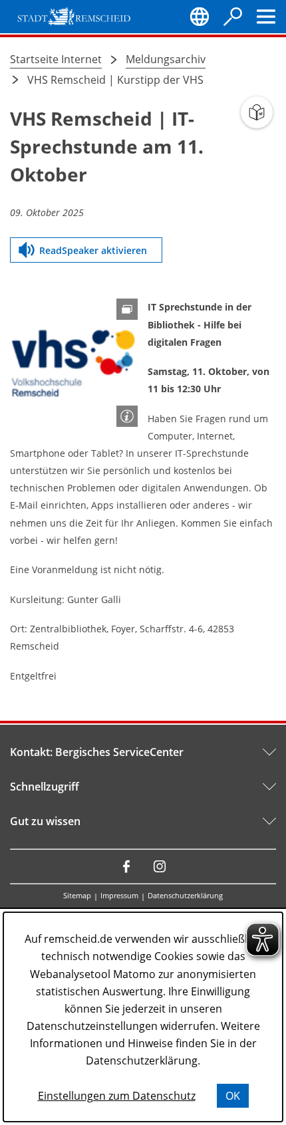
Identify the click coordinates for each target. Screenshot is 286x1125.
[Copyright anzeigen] (127, 416)
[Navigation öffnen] (266, 16)
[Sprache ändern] (199, 16)
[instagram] (159, 866)
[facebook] (126, 866)
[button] (74, 362)
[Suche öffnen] (232, 16)
